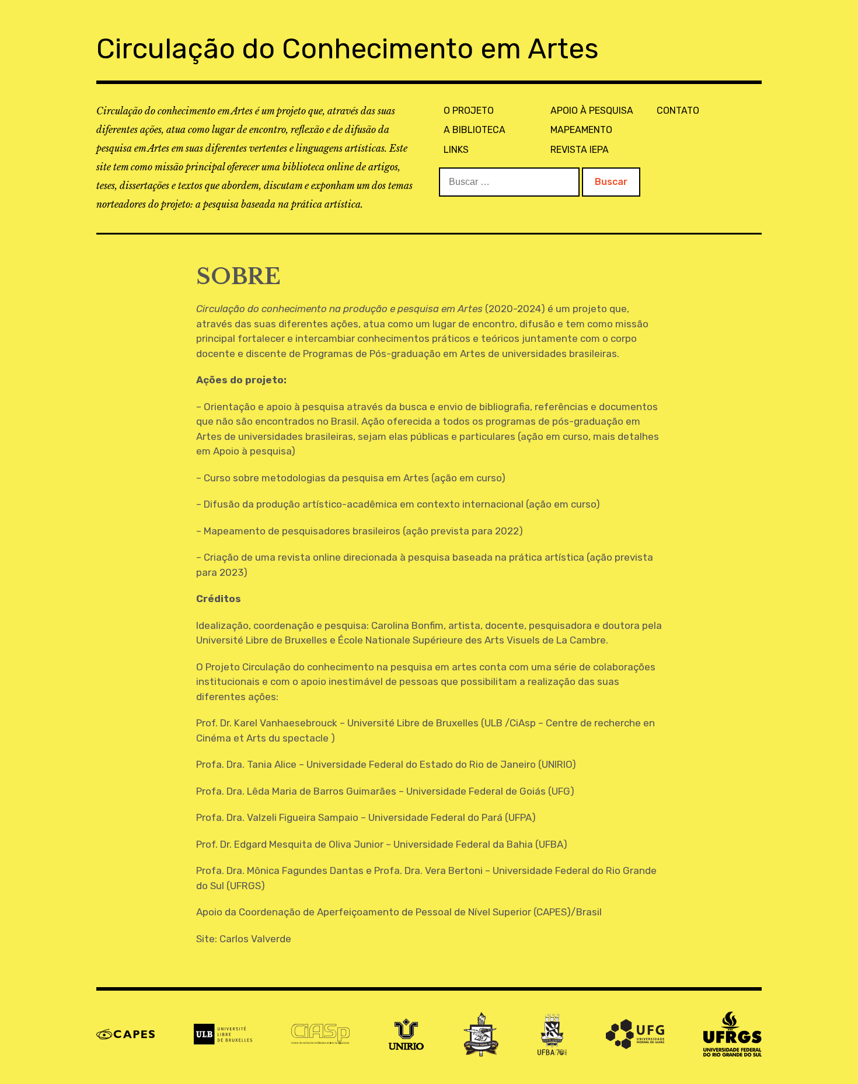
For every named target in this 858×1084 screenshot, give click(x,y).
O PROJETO (469, 110)
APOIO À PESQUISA (591, 110)
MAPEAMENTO (581, 129)
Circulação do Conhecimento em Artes (347, 48)
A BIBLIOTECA (474, 129)
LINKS (456, 149)
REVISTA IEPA (579, 149)
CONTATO (678, 110)
